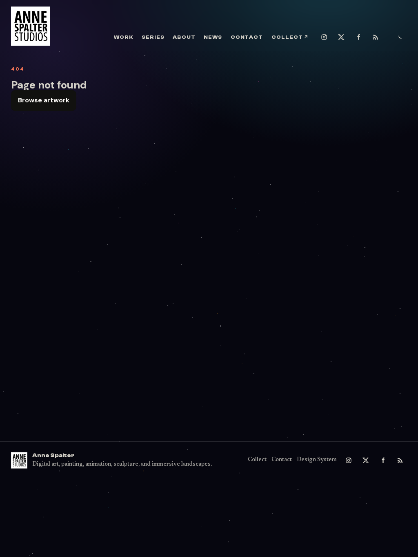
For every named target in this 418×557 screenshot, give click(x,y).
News (213, 37)
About (184, 37)
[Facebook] (358, 37)
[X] (341, 37)
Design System (317, 460)
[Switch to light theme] (400, 37)
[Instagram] (324, 37)
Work (123, 37)
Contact (247, 37)
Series (153, 37)
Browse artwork (43, 100)
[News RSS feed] (375, 37)
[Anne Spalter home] (30, 26)
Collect (290, 37)
